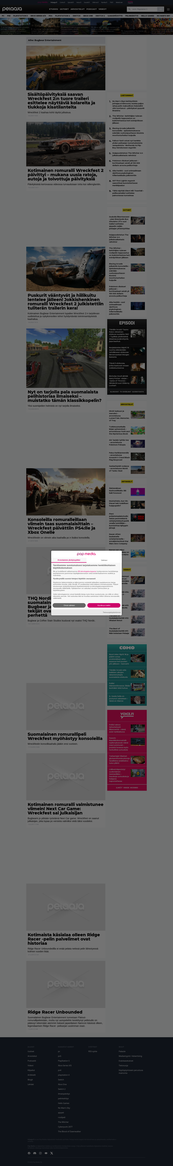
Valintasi (104, 560)
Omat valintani (69, 605)
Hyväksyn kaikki (103, 605)
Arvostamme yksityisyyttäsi (69, 560)
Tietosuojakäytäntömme (112, 612)
